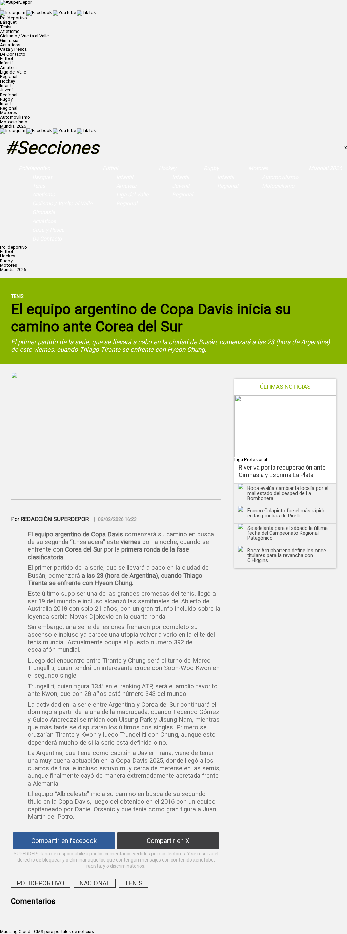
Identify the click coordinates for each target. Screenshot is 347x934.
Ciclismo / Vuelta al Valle (24, 35)
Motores (258, 168)
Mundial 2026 (13, 126)
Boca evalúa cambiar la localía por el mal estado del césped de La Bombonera (287, 493)
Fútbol (110, 168)
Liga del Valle (13, 72)
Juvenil (7, 89)
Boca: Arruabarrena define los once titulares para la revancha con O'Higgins (286, 555)
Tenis (5, 26)
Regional (8, 76)
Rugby (211, 168)
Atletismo (10, 31)
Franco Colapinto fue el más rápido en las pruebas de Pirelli (286, 513)
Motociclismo (13, 121)
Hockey (167, 168)
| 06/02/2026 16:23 (115, 519)
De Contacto (12, 54)
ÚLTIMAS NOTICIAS (285, 387)
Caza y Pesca (13, 49)
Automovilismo (15, 117)
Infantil (7, 62)
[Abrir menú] (2, 9)
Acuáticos (10, 44)
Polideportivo (34, 168)
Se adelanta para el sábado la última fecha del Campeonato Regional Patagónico (287, 533)
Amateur (8, 67)
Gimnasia (9, 40)
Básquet (8, 22)
